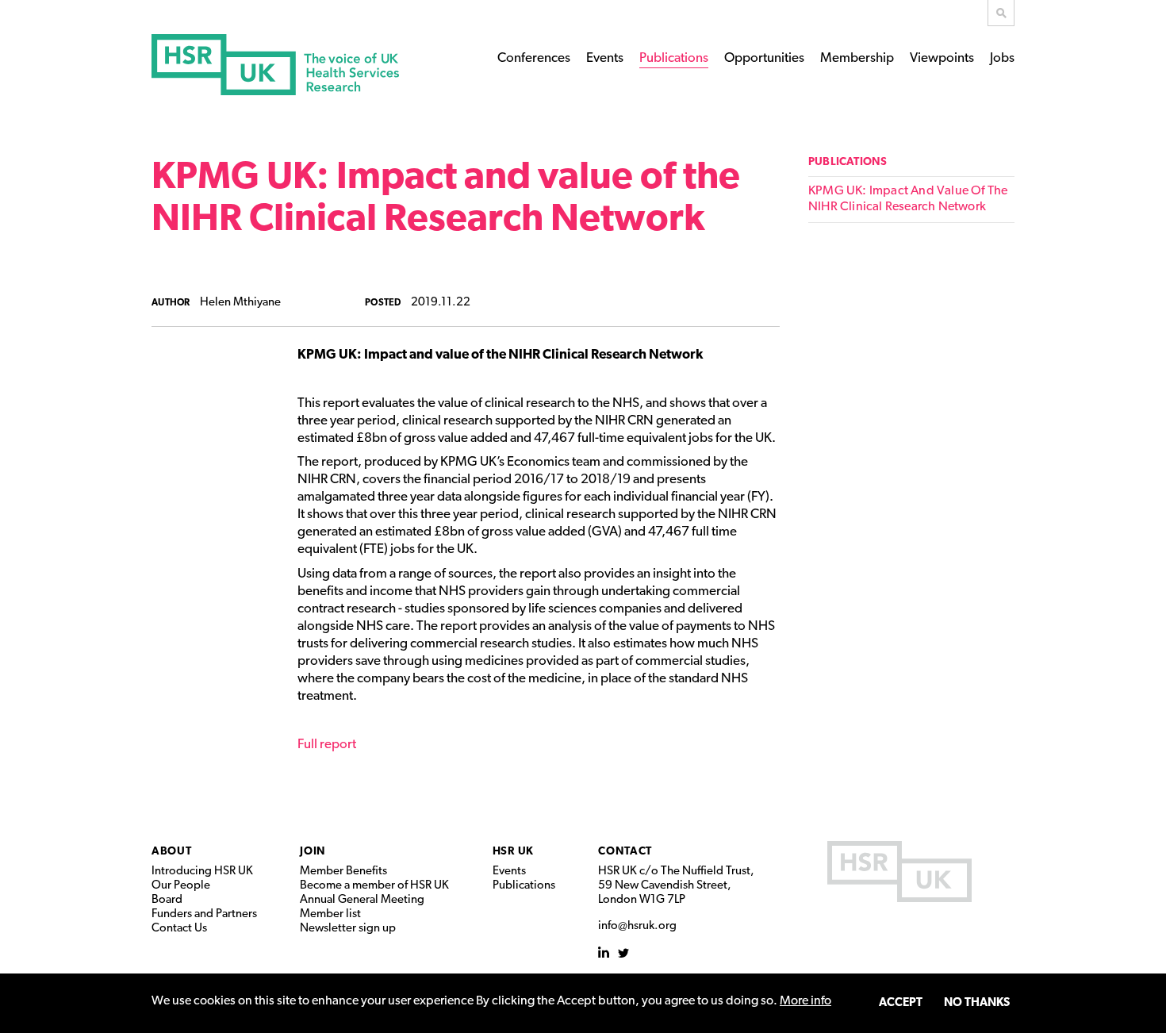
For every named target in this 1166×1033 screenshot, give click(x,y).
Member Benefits (343, 871)
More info (805, 1001)
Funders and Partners (204, 914)
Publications (673, 58)
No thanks (977, 1003)
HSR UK (513, 852)
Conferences (533, 58)
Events (604, 58)
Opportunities (764, 58)
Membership (857, 58)
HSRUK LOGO (899, 871)
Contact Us (179, 929)
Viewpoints (942, 58)
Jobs (1002, 58)
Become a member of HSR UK (374, 886)
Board (167, 900)
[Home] (275, 64)
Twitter (624, 952)
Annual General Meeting (362, 900)
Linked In (604, 952)
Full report (326, 744)
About (172, 852)
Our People (181, 886)
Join (313, 852)
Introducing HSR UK (202, 871)
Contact (625, 852)
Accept (900, 1003)
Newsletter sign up (348, 929)
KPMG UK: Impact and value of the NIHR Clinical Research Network (907, 199)
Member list (330, 914)
